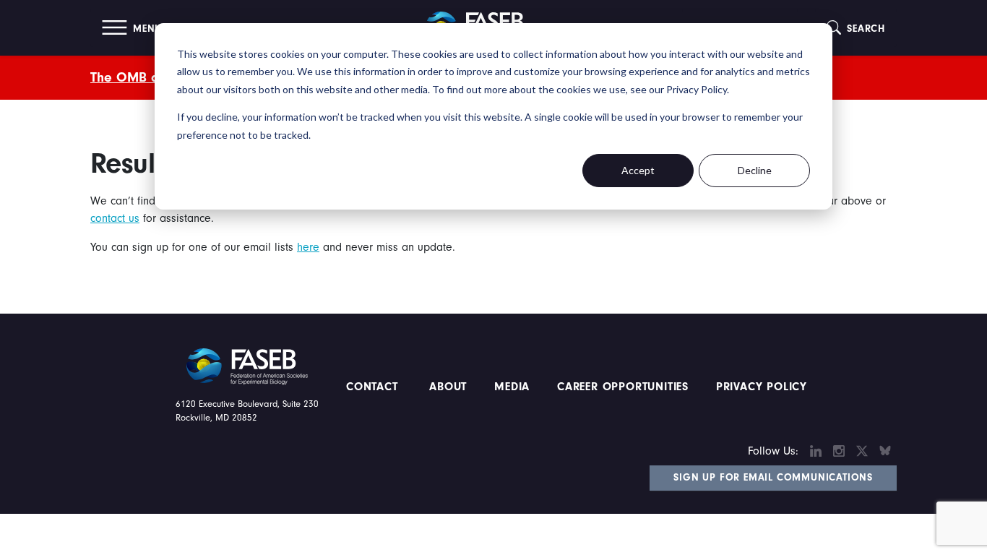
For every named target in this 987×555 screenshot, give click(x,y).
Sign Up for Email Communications (773, 477)
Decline (755, 170)
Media (512, 386)
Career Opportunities (621, 386)
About (449, 386)
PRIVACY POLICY (761, 386)
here (308, 247)
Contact (374, 386)
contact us (114, 218)
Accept (638, 170)
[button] (131, 28)
